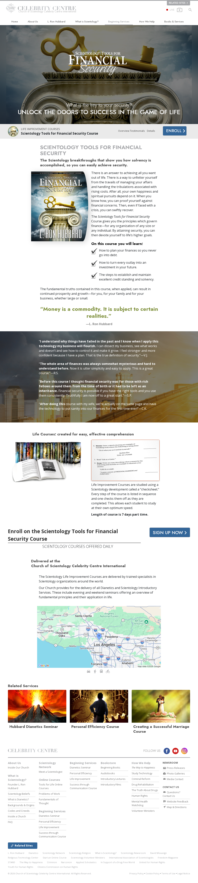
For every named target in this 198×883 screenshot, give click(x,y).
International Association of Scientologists (131, 857)
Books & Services (174, 21)
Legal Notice (183, 873)
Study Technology (142, 773)
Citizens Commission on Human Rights (58, 866)
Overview (123, 131)
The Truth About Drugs (145, 790)
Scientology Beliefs (19, 793)
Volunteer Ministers (143, 810)
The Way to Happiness (31, 862)
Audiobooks (108, 773)
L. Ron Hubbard (56, 21)
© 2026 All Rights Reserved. (49, 873)
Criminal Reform (141, 779)
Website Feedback (177, 801)
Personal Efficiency (50, 821)
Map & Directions (176, 807)
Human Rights (140, 795)
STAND (11, 862)
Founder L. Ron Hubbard (16, 786)
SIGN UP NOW (168, 532)
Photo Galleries (175, 773)
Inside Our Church (18, 767)
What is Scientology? (87, 21)
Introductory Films (111, 784)
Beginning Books (110, 767)
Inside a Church (17, 816)
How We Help (147, 21)
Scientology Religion (80, 853)
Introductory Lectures (113, 779)
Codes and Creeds (19, 810)
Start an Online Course (55, 857)
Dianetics (33, 853)
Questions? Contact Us (171, 794)
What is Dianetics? (18, 799)
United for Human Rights (152, 862)
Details (151, 131)
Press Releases (175, 768)
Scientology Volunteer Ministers (88, 857)
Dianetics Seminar (49, 816)
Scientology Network (47, 765)
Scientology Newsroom (133, 853)
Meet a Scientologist (50, 771)
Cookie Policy (153, 873)
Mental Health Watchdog (140, 803)
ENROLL (174, 131)
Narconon (66, 862)
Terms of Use (168, 873)
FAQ (10, 822)
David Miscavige (158, 853)
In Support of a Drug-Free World (118, 862)
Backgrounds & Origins (21, 805)
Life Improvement (49, 827)
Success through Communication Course (52, 834)
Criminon (52, 862)
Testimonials (137, 131)
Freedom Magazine (168, 857)
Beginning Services (118, 21)
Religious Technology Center (23, 857)
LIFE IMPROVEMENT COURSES (40, 129)
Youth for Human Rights (20, 866)
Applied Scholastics (86, 862)
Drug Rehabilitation (143, 784)
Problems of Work (49, 793)
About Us (33, 21)
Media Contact (174, 779)
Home (14, 21)
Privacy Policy (136, 873)
